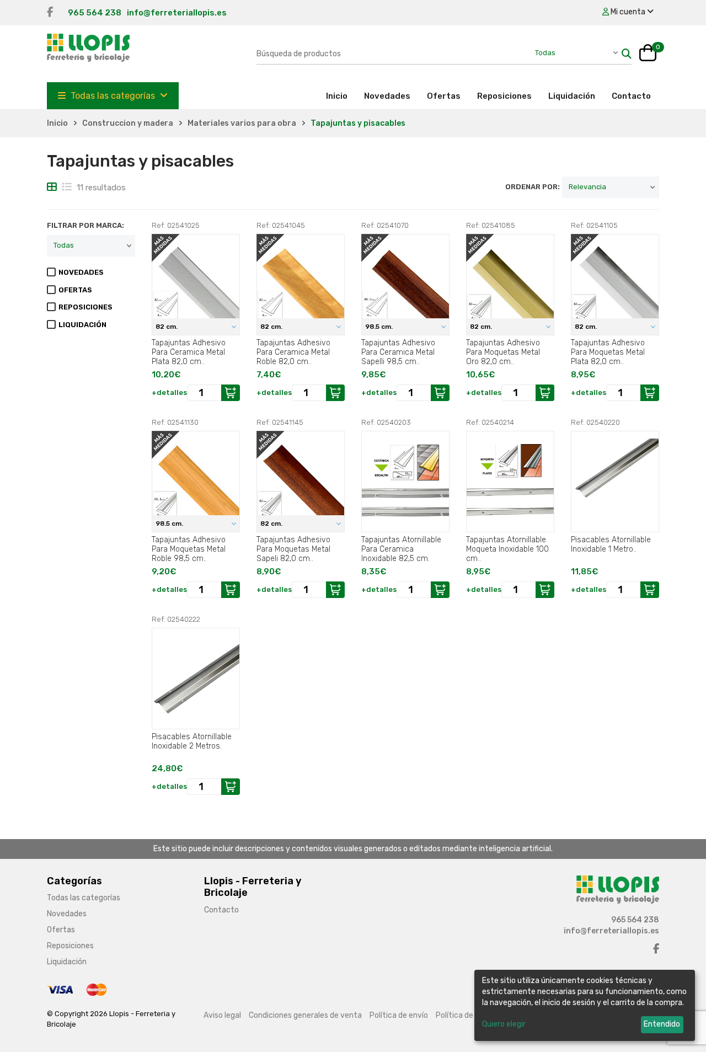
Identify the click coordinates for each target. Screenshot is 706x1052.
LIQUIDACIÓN (82, 325)
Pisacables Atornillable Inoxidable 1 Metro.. (611, 544)
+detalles (169, 392)
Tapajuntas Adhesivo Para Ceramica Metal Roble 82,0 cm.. (293, 352)
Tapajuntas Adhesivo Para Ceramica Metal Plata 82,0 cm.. (189, 352)
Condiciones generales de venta (305, 1015)
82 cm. (167, 326)
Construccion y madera (127, 123)
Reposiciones (504, 96)
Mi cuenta (628, 12)
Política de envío (399, 1015)
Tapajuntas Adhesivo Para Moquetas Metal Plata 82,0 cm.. (608, 352)
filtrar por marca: (85, 225)
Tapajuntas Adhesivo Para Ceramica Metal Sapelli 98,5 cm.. (398, 352)
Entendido (662, 1024)
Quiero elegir (504, 1024)
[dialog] (584, 1005)
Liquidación (571, 96)
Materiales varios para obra (242, 123)
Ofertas (444, 96)
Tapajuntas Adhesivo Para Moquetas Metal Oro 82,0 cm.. (503, 352)
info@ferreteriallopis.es (177, 13)
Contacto (631, 96)
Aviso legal (222, 1015)
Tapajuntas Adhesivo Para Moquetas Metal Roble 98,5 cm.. (189, 549)
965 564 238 (94, 13)
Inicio (341, 95)
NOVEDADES (81, 272)
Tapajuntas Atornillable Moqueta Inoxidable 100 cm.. (507, 549)
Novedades (387, 96)
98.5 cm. (379, 326)
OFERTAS (75, 290)
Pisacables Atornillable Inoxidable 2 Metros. (192, 741)
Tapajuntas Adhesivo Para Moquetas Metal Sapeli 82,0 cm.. (293, 549)
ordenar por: (532, 187)
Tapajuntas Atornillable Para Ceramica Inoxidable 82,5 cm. (401, 549)
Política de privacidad (474, 1015)
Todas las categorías (112, 95)
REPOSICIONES (85, 307)
